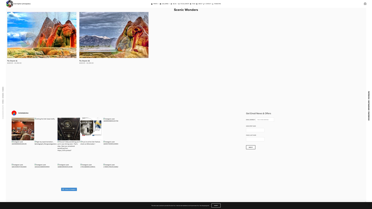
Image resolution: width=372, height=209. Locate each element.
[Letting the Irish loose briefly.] (46, 129)
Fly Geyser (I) (12, 61)
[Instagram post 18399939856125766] (114, 129)
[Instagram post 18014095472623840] (23, 175)
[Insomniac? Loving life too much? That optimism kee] (91, 129)
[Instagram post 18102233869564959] (46, 175)
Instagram (3, 95)
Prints (155, 4)
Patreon (3, 101)
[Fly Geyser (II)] (114, 35)
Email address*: (251, 119)
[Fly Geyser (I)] (41, 35)
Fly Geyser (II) (84, 61)
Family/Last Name (251, 135)
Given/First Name (251, 126)
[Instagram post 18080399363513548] (69, 175)
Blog (174, 4)
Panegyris (217, 4)
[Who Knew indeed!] (23, 129)
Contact (208, 4)
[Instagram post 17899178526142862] (114, 175)
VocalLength (184, 4)
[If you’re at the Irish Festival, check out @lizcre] (91, 152)
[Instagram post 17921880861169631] (91, 175)
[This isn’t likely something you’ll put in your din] (69, 152)
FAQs (193, 4)
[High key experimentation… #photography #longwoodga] (46, 152)
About (200, 4)
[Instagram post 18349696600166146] (23, 152)
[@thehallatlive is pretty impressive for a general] (69, 129)
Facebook (3, 89)
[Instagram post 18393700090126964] (114, 152)
